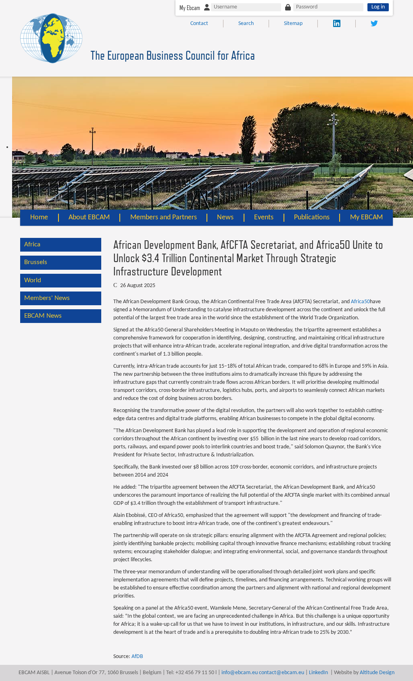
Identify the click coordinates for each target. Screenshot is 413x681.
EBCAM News (43, 315)
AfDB (137, 657)
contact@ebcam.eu (281, 673)
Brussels (35, 262)
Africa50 (360, 302)
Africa (32, 244)
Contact (199, 24)
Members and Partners (163, 217)
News (225, 217)
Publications (312, 217)
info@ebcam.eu (239, 673)
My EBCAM (366, 217)
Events (263, 217)
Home (39, 217)
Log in (378, 7)
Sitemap (293, 24)
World (32, 280)
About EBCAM (89, 217)
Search (246, 24)
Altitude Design (377, 673)
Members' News (47, 298)
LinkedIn (318, 673)
